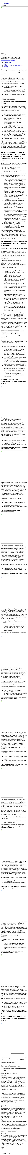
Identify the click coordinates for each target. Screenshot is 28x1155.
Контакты (6, 3)
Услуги (5, 64)
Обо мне (6, 1)
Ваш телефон (20, 1059)
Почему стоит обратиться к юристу (13, 65)
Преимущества (7, 62)
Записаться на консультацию (8, 60)
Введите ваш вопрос (6, 1058)
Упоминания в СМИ (9, 1151)
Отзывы (6, 66)
